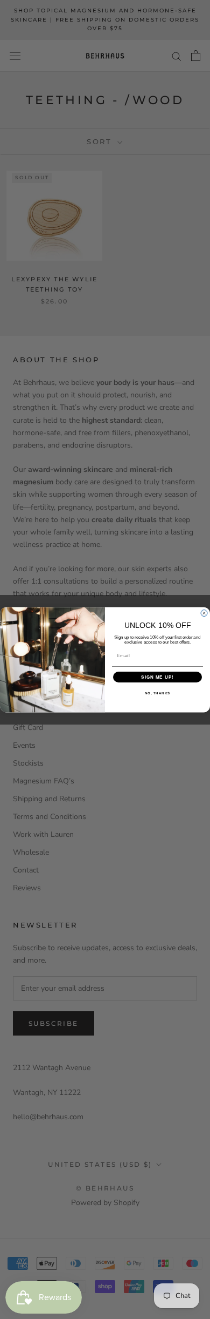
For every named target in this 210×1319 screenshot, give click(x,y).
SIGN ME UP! (157, 676)
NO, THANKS (158, 693)
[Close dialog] (204, 613)
